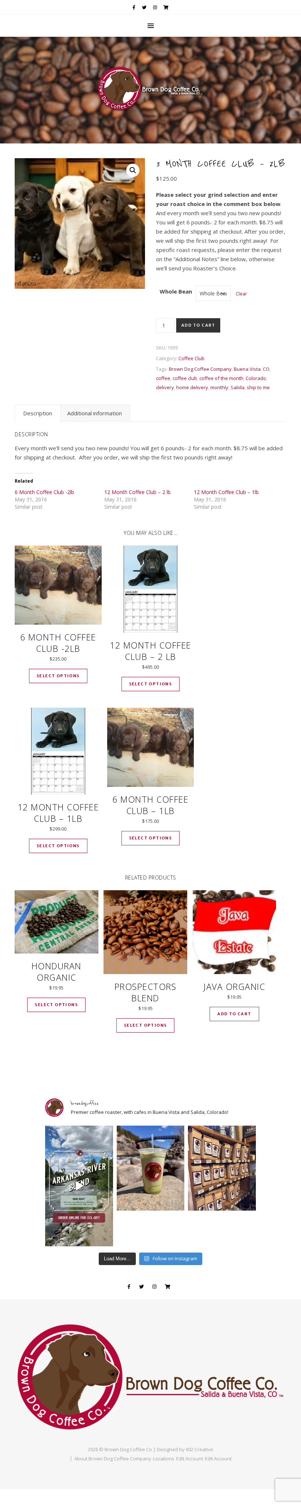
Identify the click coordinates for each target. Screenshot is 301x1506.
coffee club (185, 378)
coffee (163, 378)
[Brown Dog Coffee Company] (150, 90)
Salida (237, 387)
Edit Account (189, 1458)
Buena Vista (247, 369)
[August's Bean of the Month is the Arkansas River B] (79, 1186)
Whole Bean (176, 291)
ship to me (258, 387)
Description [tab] (37, 413)
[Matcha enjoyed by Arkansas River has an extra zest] (151, 1168)
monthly (219, 387)
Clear (241, 294)
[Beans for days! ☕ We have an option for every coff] (222, 1168)
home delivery (192, 387)
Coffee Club (191, 358)
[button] (132, 170)
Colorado (256, 378)
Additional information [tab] (94, 413)
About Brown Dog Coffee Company (112, 1458)
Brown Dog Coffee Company (200, 369)
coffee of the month (221, 378)
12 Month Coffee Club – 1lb (226, 492)
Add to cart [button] (234, 1013)
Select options (58, 675)
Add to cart (198, 325)
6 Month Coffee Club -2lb (44, 492)
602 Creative (199, 1449)
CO (266, 369)
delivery (165, 387)
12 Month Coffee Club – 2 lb (137, 492)
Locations (163, 1458)
